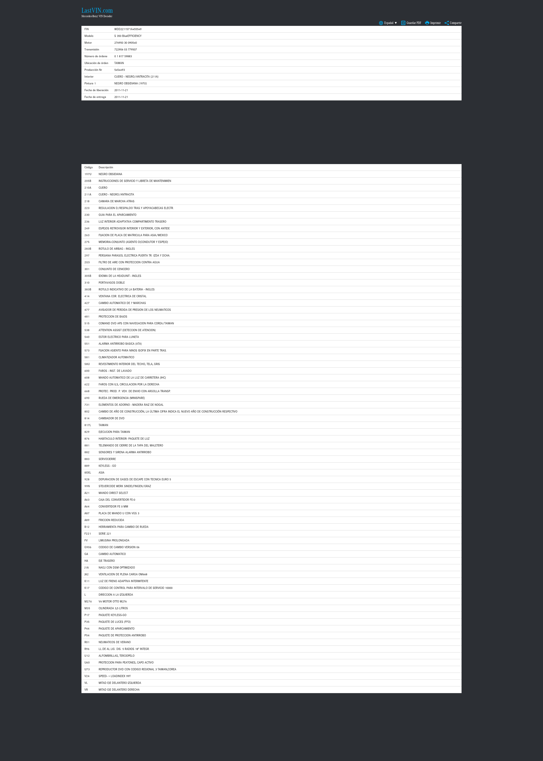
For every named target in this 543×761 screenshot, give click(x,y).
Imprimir (435, 23)
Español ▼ (390, 23)
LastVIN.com (97, 10)
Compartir (456, 23)
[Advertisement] (271, 132)
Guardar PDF (414, 23)
